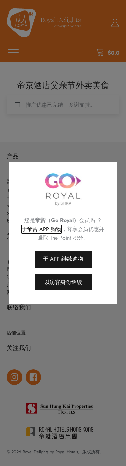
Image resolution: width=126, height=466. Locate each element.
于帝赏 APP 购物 (41, 229)
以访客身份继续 (63, 282)
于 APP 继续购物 (63, 259)
